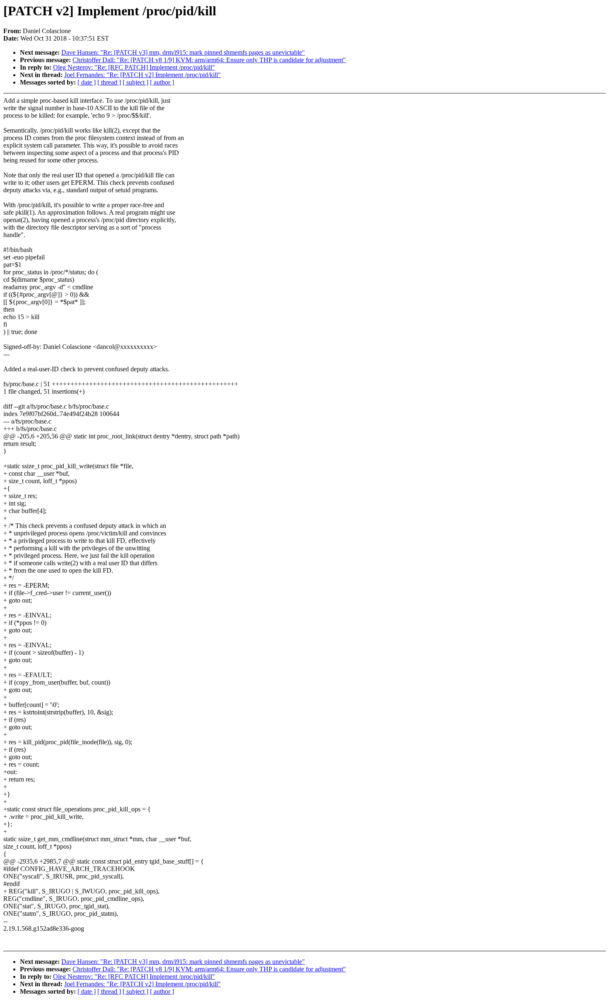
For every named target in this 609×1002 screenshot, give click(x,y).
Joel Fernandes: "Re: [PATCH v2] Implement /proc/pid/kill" (142, 74)
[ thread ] (109, 82)
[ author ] (162, 82)
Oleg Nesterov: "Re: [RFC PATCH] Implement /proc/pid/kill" (134, 67)
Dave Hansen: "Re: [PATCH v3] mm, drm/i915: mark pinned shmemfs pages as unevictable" (183, 52)
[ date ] (86, 82)
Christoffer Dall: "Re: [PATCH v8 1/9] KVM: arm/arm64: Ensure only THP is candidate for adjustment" (209, 59)
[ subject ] (135, 82)
